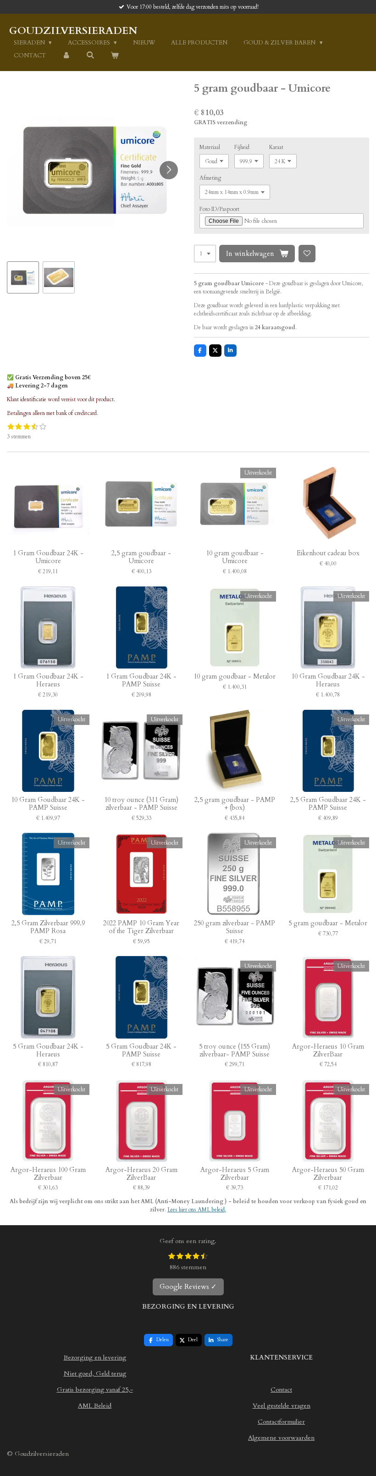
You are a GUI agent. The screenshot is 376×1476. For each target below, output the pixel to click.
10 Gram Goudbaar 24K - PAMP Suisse (48, 804)
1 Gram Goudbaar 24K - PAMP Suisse (141, 681)
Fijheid (241, 147)
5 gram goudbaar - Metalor (327, 924)
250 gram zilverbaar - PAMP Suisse (234, 927)
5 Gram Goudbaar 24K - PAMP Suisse (141, 1051)
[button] (23, 277)
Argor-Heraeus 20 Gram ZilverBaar (141, 1174)
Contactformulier (281, 1421)
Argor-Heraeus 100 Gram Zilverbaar (48, 1174)
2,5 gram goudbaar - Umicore (141, 557)
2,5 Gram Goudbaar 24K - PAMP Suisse (328, 804)
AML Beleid (94, 1405)
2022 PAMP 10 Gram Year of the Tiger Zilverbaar (141, 927)
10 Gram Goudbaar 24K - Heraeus (328, 681)
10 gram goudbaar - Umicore (235, 557)
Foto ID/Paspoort (219, 209)
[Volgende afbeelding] (169, 170)
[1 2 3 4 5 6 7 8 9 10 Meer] (205, 253)
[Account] (66, 56)
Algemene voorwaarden (281, 1437)
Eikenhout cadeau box (328, 554)
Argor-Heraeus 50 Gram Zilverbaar (328, 1174)
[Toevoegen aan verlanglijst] (307, 253)
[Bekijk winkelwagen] (114, 56)
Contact (281, 1389)
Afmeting (210, 178)
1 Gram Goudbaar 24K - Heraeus (48, 681)
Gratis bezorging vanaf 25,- (95, 1389)
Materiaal (209, 147)
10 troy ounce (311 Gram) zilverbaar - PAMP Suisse (141, 804)
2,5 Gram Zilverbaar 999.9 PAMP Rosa (48, 927)
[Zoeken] (90, 55)
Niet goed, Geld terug (95, 1373)
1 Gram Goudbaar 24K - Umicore (48, 557)
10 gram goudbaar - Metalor (235, 677)
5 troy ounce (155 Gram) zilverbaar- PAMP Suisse (234, 1051)
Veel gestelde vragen (281, 1405)
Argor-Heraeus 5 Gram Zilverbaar (234, 1174)
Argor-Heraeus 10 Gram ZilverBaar (328, 1051)
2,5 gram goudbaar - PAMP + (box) (234, 804)
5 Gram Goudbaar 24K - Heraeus (48, 1051)
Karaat (276, 147)
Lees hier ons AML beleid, (196, 1209)
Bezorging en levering (95, 1357)
